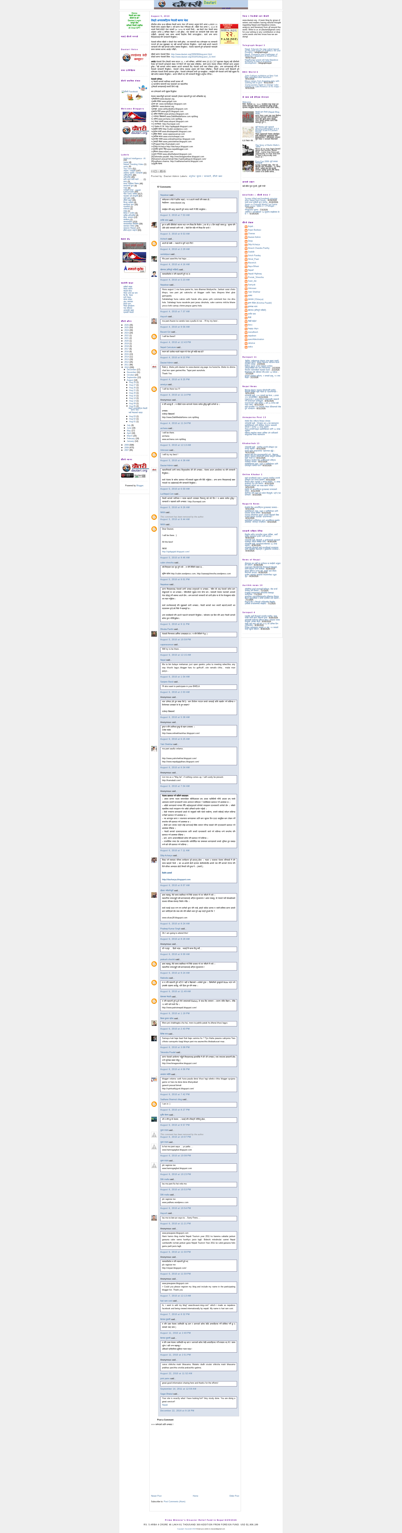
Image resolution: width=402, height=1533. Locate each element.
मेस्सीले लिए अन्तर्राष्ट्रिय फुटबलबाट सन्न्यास (261, 507)
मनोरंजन (126, 209)
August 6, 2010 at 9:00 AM (175, 954)
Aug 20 (132, 393)
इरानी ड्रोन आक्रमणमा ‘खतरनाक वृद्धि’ (259, 451)
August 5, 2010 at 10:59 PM (175, 639)
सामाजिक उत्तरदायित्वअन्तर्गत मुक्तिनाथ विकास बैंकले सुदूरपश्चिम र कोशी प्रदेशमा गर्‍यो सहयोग (262, 597)
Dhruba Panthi (166, 629)
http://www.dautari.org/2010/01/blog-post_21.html (193, 57)
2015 (126, 354)
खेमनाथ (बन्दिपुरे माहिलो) (169, 269)
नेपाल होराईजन (128, 306)
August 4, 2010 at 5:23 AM (175, 280)
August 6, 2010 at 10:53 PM (175, 1189)
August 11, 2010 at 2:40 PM (175, 1333)
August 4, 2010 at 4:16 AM (175, 264)
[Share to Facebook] (161, 171)
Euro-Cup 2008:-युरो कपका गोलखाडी (266, 162)
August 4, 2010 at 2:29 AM (175, 249)
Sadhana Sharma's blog (171, 1099)
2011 (126, 365)
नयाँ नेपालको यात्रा (136, 412)
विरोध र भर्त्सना (129, 213)
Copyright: (181, 1529)
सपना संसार (127, 299)
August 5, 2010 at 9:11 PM (175, 624)
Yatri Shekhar (166, 744)
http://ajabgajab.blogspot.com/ (176, 551)
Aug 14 (132, 398)
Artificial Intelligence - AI (134, 158)
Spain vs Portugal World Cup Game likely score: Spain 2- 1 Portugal (261, 205)
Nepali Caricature (168, 347)
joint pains (165, 1378)
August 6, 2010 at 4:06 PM (175, 1069)
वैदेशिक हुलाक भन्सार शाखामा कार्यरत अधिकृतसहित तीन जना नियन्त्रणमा (258, 367)
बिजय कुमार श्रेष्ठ (166, 1018)
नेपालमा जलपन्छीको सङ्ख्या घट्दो (257, 370)
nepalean (252, 336)
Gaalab (251, 252)
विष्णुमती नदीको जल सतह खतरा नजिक (259, 485)
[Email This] (152, 171)
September (132, 377)
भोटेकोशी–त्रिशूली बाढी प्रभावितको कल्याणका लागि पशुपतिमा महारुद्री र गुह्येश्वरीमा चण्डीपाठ (261, 548)
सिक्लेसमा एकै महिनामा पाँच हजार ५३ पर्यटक (261, 372)
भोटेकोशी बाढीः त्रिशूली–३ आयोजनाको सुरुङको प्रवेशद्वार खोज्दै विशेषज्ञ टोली (262, 541)
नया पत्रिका (127, 308)
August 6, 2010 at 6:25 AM (175, 739)
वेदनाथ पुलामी (165, 1319)
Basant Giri (165, 332)
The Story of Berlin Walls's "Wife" (267, 146)
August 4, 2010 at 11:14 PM (175, 395)
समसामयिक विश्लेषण (131, 224)
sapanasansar (166, 644)
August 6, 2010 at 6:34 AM (175, 767)
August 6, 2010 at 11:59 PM (175, 1252)
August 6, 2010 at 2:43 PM (175, 1029)
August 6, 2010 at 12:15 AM (175, 655)
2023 (126, 333)
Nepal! (251, 270)
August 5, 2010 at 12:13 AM (175, 445)
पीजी (249, 318)
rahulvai (251, 343)
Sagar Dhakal (166, 1394)
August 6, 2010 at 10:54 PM (175, 1208)
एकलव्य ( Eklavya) (255, 299)
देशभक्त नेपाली (165, 996)
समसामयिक (127, 222)
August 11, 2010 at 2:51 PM (175, 1355)
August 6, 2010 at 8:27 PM (175, 1110)
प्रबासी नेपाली (128, 312)
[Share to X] (158, 171)
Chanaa (251, 234)
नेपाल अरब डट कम (130, 293)
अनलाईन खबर (128, 310)
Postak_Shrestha (256, 277)
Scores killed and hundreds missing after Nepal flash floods (261, 199)
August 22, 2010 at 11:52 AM (176, 1373)
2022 (126, 335)
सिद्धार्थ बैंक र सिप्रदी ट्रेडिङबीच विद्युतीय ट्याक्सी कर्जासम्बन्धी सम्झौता (260, 603)
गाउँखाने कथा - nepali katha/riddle (132, 191)
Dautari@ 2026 (190, 1529)
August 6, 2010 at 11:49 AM (175, 991)
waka (250, 347)
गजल (125, 188)
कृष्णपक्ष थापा (252, 307)
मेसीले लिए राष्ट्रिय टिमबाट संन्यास (257, 421)
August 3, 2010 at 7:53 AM (175, 215)
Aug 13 (132, 401)
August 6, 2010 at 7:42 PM (175, 1094)
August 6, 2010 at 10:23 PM (175, 1174)
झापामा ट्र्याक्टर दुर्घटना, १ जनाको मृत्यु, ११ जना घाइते (262, 377)
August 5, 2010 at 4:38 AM (175, 460)
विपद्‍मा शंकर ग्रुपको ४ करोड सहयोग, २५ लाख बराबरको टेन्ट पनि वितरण (262, 483)
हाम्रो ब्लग (127, 304)
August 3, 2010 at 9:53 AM (175, 234)
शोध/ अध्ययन (128, 217)
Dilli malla (164, 1179)
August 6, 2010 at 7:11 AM (175, 850)
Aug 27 (132, 385)
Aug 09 (132, 403)
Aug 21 (132, 390)
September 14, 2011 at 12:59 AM (178, 1389)
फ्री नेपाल (127, 297)
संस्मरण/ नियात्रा (129, 228)
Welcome (246, 102)
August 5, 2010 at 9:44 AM (175, 519)
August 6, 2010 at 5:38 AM (175, 717)
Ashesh (163, 239)
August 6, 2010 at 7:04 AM (175, 786)
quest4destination (256, 339)
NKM (162, 512)
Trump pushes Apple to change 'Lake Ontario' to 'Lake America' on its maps (262, 86)
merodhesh (253, 332)
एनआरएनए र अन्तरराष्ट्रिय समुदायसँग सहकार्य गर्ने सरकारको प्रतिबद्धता (262, 400)
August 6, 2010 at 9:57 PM (175, 1125)
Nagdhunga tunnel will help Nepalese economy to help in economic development (261, 61)
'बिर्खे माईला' (252, 321)
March (130, 436)
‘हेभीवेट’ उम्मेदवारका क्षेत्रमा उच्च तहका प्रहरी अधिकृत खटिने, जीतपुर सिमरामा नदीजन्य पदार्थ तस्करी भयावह (262, 362)
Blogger (139, 485)
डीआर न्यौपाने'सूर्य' (166, 890)
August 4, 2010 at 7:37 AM (175, 311)
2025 (126, 327)
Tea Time (127, 168)
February (131, 438)
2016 (126, 351)
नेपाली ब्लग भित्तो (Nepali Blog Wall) (267, 113)
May (129, 430)
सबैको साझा (127, 287)
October (131, 375)
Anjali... (251, 226)
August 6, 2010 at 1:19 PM (175, 1013)
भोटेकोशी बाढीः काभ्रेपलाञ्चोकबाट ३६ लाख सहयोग (261, 545)
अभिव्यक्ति (127, 177)
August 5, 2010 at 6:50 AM (175, 489)
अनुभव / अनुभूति (129, 171)
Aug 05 (132, 406)
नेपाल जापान (127, 289)
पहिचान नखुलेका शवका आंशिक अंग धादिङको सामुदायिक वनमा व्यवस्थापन (261, 434)
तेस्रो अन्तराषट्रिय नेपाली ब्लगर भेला (138, 409)
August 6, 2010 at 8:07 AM (175, 885)
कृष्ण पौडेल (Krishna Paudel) (260, 303)
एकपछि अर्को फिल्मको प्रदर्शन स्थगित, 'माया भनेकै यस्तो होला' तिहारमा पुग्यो (261, 617)
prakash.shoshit (167, 959)
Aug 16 (132, 395)
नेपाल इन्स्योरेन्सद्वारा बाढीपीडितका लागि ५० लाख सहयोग (262, 430)
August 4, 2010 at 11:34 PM (175, 423)
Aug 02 (132, 419)
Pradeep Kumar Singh (170, 928)
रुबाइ (125, 211)
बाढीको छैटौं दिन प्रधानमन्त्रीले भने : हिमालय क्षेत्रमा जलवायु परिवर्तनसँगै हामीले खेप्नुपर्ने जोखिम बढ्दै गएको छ (263, 456)
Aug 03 (132, 416)
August (130, 380)
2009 (126, 445)
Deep (250, 241)
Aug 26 (132, 387)
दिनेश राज (164, 1034)
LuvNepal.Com (167, 494)
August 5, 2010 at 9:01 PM (175, 579)
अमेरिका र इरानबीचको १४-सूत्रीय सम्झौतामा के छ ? (262, 213)
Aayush (163, 316)
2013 (126, 359)
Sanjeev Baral (166, 682)
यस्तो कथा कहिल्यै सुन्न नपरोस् (256, 202)
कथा (125, 181)
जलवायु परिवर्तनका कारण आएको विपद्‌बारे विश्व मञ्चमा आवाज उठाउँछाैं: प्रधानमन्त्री (262, 516)
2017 (126, 349)
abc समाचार (128, 301)
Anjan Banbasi (254, 230)
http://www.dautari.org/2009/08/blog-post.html (191, 54)
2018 (126, 346)
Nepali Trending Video (133, 164)
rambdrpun (165, 254)
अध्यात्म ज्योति (165, 1074)
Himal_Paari (253, 259)
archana (164, 428)
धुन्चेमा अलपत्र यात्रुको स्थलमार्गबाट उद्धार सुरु (261, 575)
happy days (253, 329)
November (132, 372)
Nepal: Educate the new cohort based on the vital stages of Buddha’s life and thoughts (262, 51)
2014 (126, 357)
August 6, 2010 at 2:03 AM (175, 692)
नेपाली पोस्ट (127, 291)
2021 (126, 338)
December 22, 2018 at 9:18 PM (177, 1410)
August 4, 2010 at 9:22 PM (175, 357)
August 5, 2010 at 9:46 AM (175, 557)
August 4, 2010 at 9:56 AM (175, 327)
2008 (126, 447)
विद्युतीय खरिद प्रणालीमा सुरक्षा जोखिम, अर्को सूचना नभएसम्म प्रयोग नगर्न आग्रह (261, 535)
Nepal (163, 660)
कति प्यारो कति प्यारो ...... (133, 179)
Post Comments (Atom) (174, 1501)
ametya (163, 384)
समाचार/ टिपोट (128, 226)
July (129, 425)
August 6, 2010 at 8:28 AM (175, 939)
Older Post (234, 1496)
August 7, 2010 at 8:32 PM (175, 1314)
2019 (126, 343)
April (129, 433)
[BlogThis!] (155, 171)
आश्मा (250, 296)
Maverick (252, 263)
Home (195, 1496)
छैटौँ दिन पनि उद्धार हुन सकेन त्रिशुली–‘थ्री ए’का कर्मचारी (263, 494)
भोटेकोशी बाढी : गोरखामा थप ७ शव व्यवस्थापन (262, 423)
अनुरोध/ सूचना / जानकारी (132, 173)
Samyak (251, 285)
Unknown (164, 450)
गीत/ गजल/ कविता (130, 194)
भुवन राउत (164, 1130)
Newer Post (156, 1496)
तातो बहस (126, 198)
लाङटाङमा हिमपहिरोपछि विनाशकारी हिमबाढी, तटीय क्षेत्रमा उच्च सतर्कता (261, 568)
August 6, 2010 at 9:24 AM (175, 973)
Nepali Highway (255, 274)
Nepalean (164, 195)
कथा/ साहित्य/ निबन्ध (131, 183)
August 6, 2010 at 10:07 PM (175, 1137)
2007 (126, 450)
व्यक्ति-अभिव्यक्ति (129, 215)
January (131, 441)
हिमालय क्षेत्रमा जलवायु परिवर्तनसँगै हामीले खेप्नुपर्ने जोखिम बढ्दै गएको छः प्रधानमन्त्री (260, 391)
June (129, 428)
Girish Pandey (254, 256)
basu (250, 325)
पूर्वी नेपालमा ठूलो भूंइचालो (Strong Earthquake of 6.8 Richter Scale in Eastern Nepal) (267, 129)
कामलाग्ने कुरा (128, 186)
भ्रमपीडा (126, 206)
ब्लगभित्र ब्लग (128, 204)
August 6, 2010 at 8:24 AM (175, 923)
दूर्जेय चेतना (164, 1115)
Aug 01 (132, 421)
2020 (126, 341)
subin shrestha (167, 562)
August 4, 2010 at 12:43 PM (175, 342)
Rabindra (164, 978)
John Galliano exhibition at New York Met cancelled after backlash (261, 76)
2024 (126, 330)
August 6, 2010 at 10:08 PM (175, 1155)
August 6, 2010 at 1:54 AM (175, 677)
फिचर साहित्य (128, 202)
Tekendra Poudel (168, 1052)
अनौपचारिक (127, 175)
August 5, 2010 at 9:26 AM (175, 507)
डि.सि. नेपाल (128, 295)
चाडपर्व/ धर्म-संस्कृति (130, 196)
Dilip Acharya (166, 855)
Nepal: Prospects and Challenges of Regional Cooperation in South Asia (261, 55)
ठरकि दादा (164, 220)
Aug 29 (132, 382)
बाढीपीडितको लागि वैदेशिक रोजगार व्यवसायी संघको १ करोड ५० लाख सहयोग (261, 426)
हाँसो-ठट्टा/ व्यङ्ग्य (130, 230)
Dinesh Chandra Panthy (258, 248)
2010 (126, 367)
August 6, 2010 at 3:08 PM (175, 1047)
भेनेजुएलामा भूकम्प (251, 210)
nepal (125, 162)
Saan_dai (252, 281)
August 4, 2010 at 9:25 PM (175, 379)
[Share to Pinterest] (164, 171)
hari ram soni (166, 1301)
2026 (126, 325)
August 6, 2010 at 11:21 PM (175, 1223)
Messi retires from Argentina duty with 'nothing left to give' (262, 82)
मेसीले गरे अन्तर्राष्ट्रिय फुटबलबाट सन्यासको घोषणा (261, 490)
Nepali (165, 1405)
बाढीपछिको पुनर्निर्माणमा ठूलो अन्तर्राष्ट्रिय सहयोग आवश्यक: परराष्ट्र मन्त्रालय (262, 521)
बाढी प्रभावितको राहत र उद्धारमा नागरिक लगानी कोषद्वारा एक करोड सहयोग (262, 479)
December (132, 369)
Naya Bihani (253, 266)
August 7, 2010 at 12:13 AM (175, 1296)
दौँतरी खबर (127, 200)
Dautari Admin (166, 362)
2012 (126, 362)
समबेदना (126, 219)
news (125, 166)
